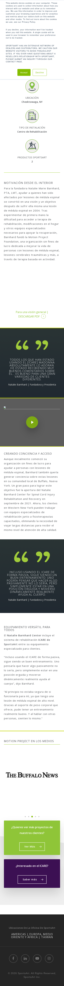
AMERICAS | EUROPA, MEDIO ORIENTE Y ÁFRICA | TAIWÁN (32, 935)
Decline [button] (39, 72)
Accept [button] (24, 72)
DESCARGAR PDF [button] (29, 316)
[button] (25, 816)
